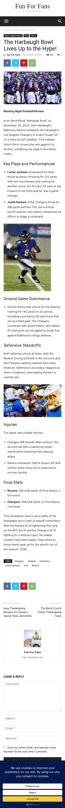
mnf (26, 565)
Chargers (19, 561)
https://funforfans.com (32, 657)
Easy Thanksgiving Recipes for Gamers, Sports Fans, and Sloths (18, 612)
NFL (26, 35)
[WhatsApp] (32, 63)
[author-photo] (32, 647)
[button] (60, 21)
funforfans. (45, 561)
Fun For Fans (13, 54)
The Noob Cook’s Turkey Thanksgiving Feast (49, 612)
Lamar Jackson (12, 565)
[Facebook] (7, 63)
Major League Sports (23, 29)
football (32, 561)
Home (7, 29)
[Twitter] (15, 63)
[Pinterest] (23, 63)
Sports (33, 35)
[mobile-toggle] (6, 21)
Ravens (35, 565)
